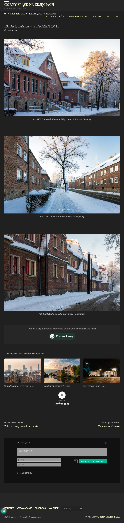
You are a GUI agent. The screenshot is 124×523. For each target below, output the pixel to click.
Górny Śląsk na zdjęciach (29, 4)
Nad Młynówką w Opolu (57, 386)
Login (104, 443)
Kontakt (9, 508)
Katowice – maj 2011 (94, 386)
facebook (40, 508)
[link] (117, 16)
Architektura (17, 14)
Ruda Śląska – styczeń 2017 (19, 386)
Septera (100, 517)
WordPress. (113, 517)
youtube (54, 508)
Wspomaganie (24, 508)
